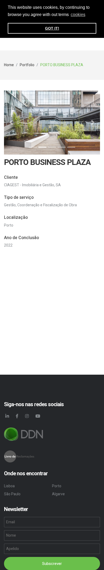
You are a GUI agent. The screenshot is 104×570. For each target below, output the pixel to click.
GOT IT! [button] (52, 28)
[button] (11, 122)
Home (9, 65)
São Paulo (12, 494)
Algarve (58, 494)
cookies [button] (78, 14)
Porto (56, 486)
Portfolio (27, 65)
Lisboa (9, 486)
